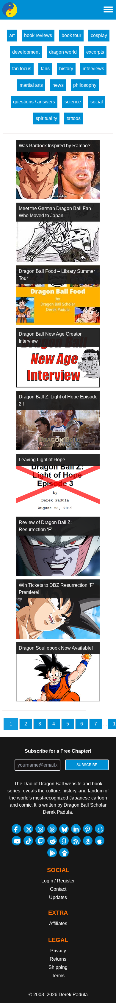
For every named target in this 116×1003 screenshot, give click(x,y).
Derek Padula (73, 994)
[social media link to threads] (52, 829)
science (73, 101)
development (26, 52)
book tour (71, 35)
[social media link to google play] (52, 852)
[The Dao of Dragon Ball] (9, 9)
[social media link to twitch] (40, 840)
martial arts (31, 85)
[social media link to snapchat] (99, 829)
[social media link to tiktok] (28, 840)
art (12, 35)
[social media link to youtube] (16, 840)
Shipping (58, 967)
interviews (93, 68)
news (58, 85)
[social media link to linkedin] (76, 829)
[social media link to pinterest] (88, 829)
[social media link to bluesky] (64, 829)
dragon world (63, 52)
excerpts (95, 52)
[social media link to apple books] (99, 840)
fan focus (21, 68)
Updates (58, 897)
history (66, 68)
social (96, 101)
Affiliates (58, 923)
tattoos (74, 118)
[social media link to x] (28, 829)
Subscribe (86, 765)
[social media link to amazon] (88, 840)
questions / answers (34, 101)
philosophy (84, 85)
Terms (58, 975)
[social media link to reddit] (52, 840)
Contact (58, 889)
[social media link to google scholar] (64, 852)
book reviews (38, 35)
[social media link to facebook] (16, 829)
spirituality (46, 118)
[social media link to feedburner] (76, 840)
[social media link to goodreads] (64, 840)
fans (45, 68)
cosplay (99, 35)
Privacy (58, 950)
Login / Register (58, 880)
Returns (58, 959)
